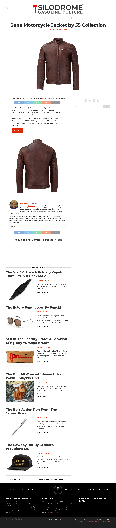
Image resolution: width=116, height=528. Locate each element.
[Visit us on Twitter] (13, 519)
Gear (76, 18)
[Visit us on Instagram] (94, 100)
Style (45, 312)
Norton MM (14, 479)
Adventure (41, 280)
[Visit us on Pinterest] (16, 519)
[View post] (20, 289)
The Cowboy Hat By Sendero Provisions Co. (30, 447)
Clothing (87, 18)
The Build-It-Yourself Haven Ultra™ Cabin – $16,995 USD (35, 376)
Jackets (66, 29)
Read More (42, 292)
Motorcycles (31, 18)
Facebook (69, 490)
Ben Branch (46, 98)
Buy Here (18, 131)
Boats (46, 18)
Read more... (53, 512)
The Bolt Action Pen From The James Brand (31, 411)
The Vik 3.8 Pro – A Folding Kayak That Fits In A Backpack (34, 274)
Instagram (104, 490)
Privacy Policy (78, 521)
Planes (57, 18)
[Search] (109, 7)
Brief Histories (29, 490)
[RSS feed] (7, 8)
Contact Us (105, 521)
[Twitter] (14, 227)
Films (67, 18)
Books (106, 18)
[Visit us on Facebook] (86, 100)
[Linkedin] (12, 227)
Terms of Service (93, 521)
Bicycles (40, 347)
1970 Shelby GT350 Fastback (53, 479)
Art (97, 18)
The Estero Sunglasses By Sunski (33, 307)
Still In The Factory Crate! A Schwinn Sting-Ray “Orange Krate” (36, 341)
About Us (45, 490)
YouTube (91, 490)
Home (9, 18)
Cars (18, 18)
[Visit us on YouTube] (9, 519)
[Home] (58, 9)
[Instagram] (9, 227)
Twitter (80, 490)
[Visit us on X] (90, 100)
